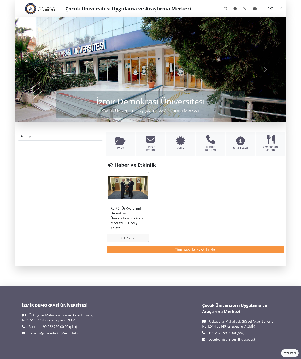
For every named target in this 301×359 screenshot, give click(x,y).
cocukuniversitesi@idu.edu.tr (233, 339)
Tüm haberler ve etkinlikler (195, 249)
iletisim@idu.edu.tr (44, 333)
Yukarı (291, 353)
